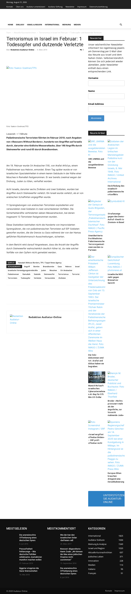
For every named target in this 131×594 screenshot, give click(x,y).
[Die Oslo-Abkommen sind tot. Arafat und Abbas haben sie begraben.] (96, 303)
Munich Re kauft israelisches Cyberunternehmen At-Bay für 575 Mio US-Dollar (96, 391)
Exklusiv (20, 24)
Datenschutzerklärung (98, 6)
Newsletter (70, 6)
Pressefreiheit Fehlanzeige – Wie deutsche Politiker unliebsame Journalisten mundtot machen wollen (30, 554)
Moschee (53, 270)
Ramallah (26, 274)
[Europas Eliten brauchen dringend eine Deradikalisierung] (116, 445)
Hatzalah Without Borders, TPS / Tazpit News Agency (40, 262)
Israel (77, 266)
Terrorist (75, 274)
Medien (77, 24)
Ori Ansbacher (66, 270)
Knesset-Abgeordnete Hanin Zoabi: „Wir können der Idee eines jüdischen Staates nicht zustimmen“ (71, 554)
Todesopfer (25, 278)
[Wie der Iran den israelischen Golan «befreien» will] (52, 537)
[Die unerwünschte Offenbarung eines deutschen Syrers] (11, 537)
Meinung (66, 24)
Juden (43, 270)
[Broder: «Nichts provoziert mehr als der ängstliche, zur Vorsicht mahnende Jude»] (116, 384)
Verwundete (50, 278)
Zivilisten (62, 278)
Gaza (60, 266)
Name (91, 90)
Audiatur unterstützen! (36, 6)
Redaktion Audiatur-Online (22, 49)
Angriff (27, 266)
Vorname (93, 78)
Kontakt (9, 6)
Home (10, 24)
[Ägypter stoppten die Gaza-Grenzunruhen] (11, 571)
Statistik (37, 274)
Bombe (36, 266)
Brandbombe (48, 266)
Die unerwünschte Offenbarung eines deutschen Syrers (28, 538)
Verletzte (37, 278)
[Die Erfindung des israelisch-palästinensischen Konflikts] (116, 161)
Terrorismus (63, 274)
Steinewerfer (49, 274)
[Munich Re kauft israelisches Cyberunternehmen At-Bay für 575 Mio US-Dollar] (96, 377)
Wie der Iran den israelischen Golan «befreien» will (68, 538)
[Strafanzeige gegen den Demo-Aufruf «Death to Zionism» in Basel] (116, 205)
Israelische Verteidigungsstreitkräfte (23, 270)
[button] (121, 24)
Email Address (96, 103)
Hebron (68, 266)
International (52, 24)
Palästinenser (13, 274)
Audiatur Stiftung (55, 6)
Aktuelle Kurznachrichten (25, 32)
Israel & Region (34, 24)
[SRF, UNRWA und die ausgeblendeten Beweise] (96, 148)
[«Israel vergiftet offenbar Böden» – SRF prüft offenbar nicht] (96, 426)
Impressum (81, 6)
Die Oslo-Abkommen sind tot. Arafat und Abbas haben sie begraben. (96, 361)
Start (8, 32)
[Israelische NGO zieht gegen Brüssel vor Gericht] (116, 263)
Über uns (19, 6)
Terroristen (12, 278)
